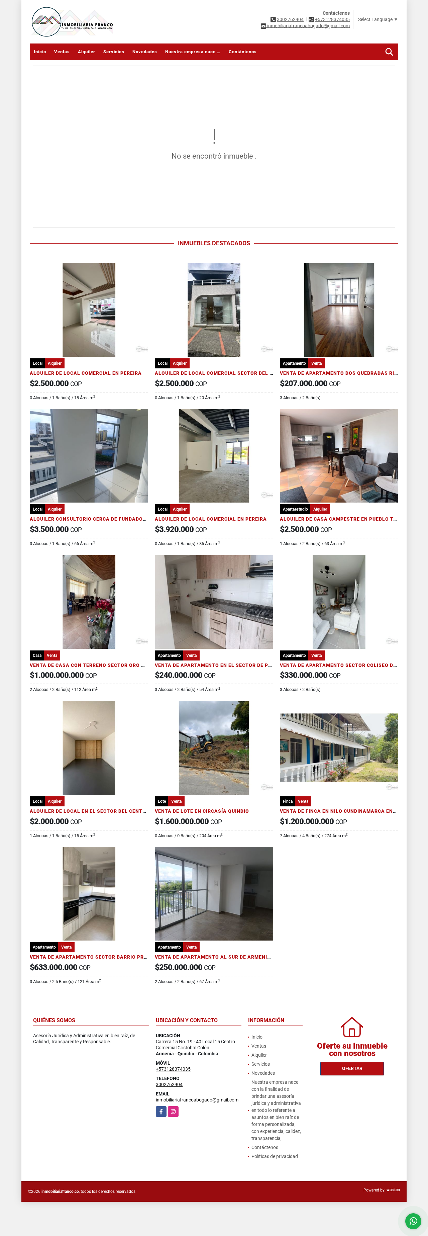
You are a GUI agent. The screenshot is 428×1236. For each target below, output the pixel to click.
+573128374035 (332, 19)
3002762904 (290, 19)
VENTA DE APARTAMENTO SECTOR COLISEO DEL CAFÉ (347, 665)
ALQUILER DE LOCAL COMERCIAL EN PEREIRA (86, 373)
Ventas (62, 51)
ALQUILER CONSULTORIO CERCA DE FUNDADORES (91, 519)
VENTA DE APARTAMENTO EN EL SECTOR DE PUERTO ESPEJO (230, 665)
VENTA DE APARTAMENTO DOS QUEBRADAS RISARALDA (349, 373)
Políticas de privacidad (274, 1156)
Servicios (113, 51)
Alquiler (86, 51)
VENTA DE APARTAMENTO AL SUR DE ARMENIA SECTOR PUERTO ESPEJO (244, 957)
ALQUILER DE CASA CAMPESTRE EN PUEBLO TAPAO (343, 519)
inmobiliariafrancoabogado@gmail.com (197, 1099)
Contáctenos (243, 51)
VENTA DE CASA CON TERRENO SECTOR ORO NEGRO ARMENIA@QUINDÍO (119, 665)
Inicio (40, 51)
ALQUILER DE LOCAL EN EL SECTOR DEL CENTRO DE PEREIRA (105, 811)
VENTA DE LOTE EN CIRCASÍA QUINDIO (202, 811)
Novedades (144, 51)
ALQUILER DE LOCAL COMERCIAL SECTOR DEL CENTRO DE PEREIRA (237, 373)
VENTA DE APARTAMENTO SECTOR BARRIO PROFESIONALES (104, 957)
